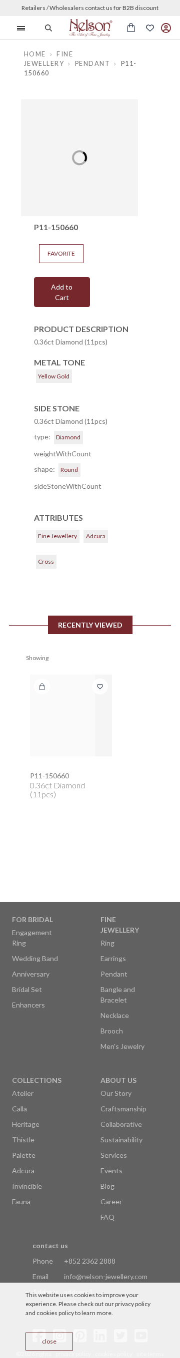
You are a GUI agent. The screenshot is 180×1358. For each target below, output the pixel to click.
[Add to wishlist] (100, 686)
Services (113, 1155)
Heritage (26, 1124)
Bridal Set (27, 989)
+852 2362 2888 (90, 1261)
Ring (107, 943)
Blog (107, 1186)
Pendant (114, 974)
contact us (50, 1245)
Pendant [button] (92, 63)
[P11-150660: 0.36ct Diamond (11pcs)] (71, 715)
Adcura (23, 1170)
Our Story (116, 1093)
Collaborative (121, 1124)
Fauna (21, 1201)
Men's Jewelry (122, 1046)
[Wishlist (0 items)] (150, 27)
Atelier (23, 1093)
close (49, 1341)
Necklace (114, 1015)
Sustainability (121, 1139)
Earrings (113, 958)
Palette (24, 1155)
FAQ (107, 1217)
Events (111, 1170)
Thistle (23, 1139)
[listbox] (79, 157)
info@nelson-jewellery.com (106, 1276)
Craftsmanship (123, 1108)
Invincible (27, 1186)
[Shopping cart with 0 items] (131, 27)
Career (111, 1201)
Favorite (61, 253)
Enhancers (28, 1005)
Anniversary (31, 974)
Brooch (111, 1030)
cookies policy (55, 1313)
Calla (19, 1108)
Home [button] (35, 54)
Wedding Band (35, 958)
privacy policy (132, 1304)
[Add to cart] (42, 686)
